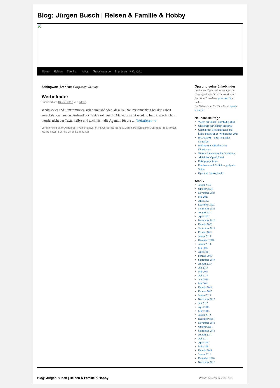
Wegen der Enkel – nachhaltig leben (216, 121)
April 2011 (204, 342)
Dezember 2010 (206, 358)
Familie (71, 71)
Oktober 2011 (205, 326)
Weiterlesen (146, 120)
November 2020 (206, 220)
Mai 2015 (203, 271)
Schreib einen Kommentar (73, 131)
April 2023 (204, 200)
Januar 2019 (204, 236)
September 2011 (206, 330)
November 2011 (206, 322)
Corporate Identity (112, 127)
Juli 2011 (203, 338)
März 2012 (204, 311)
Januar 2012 (204, 314)
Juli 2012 (203, 303)
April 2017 (204, 251)
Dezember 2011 (206, 318)
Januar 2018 (204, 244)
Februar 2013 (205, 291)
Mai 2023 (203, 196)
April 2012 (204, 307)
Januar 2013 (204, 295)
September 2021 (206, 208)
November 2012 (206, 299)
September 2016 (206, 259)
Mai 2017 (203, 247)
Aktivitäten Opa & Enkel (211, 157)
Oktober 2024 (205, 188)
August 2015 (205, 263)
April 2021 (204, 216)
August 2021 (205, 212)
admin (82, 102)
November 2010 (206, 362)
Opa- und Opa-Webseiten (211, 173)
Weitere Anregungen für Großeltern (216, 153)
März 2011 (204, 346)
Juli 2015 (203, 267)
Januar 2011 (204, 354)
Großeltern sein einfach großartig (215, 125)
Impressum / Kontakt (128, 71)
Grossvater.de (102, 71)
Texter (172, 127)
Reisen (58, 71)
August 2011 (205, 334)
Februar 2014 (205, 287)
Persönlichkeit (141, 127)
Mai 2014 (203, 283)
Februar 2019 (205, 232)
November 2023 (206, 192)
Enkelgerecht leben (208, 161)
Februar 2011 (205, 350)
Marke (128, 127)
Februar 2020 (205, 224)
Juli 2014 (203, 275)
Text (165, 127)
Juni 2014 (203, 279)
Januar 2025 (204, 184)
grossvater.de (224, 98)
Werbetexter (55, 96)
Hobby (84, 71)
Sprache (156, 127)
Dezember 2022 (206, 204)
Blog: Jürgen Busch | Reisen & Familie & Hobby (111, 14)
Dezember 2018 (206, 240)
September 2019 (206, 228)
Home (45, 71)
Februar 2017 (205, 255)
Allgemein (70, 127)
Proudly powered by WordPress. (216, 377)
